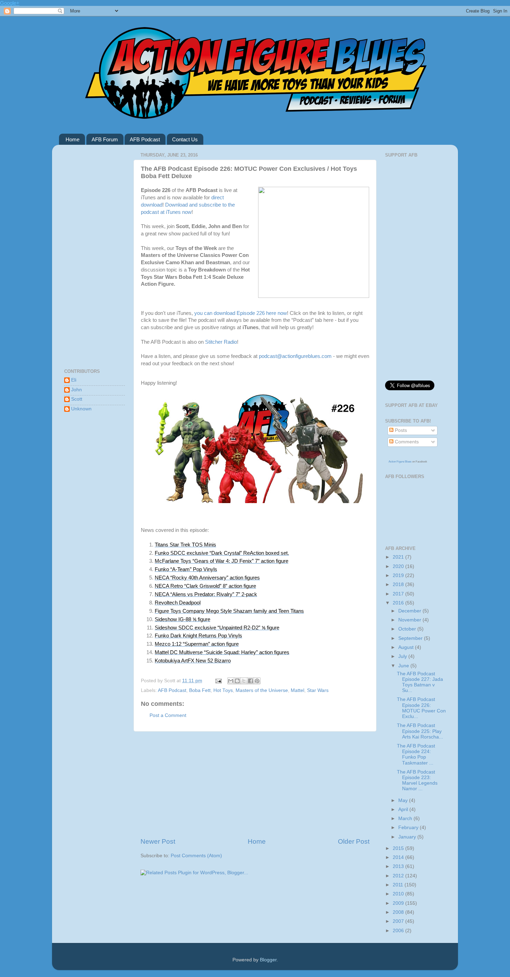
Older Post (353, 841)
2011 (399, 884)
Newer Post (158, 841)
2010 (399, 893)
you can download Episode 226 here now (240, 313)
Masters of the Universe (262, 690)
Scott (76, 399)
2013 (399, 866)
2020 (399, 566)
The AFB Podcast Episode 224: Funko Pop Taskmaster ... (416, 754)
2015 (399, 848)
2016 (399, 603)
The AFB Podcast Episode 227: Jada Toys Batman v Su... (420, 682)
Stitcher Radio (221, 342)
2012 (399, 875)
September (411, 638)
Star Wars (318, 690)
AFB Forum (105, 139)
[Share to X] (243, 680)
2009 (399, 903)
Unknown (81, 408)
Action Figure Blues (400, 461)
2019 (399, 575)
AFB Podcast (145, 139)
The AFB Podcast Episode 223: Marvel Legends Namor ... (417, 780)
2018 (399, 584)
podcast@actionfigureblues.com (295, 356)
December (410, 610)
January (407, 837)
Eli (73, 380)
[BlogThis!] (237, 680)
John (76, 389)
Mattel (297, 690)
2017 (399, 593)
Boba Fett (200, 690)
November (410, 620)
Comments (406, 441)
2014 (399, 857)
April (403, 809)
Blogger (268, 959)
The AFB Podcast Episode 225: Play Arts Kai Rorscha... (420, 731)
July (403, 656)
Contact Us (185, 139)
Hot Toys (223, 690)
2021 (399, 557)
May (403, 800)
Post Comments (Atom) (196, 855)
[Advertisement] (255, 784)
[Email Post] (218, 680)
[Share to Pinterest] (257, 680)
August (406, 647)
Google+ (9, 3)
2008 (399, 912)
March (406, 818)
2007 (399, 921)
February (409, 827)
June (404, 665)
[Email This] (230, 680)
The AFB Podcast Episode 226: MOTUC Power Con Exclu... (421, 708)
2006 (399, 930)
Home (72, 139)
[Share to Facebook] (250, 680)
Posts (400, 430)
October (407, 629)
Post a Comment (168, 715)
